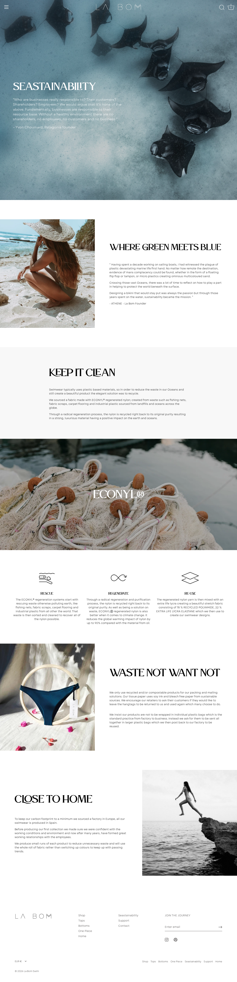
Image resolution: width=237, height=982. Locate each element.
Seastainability (128, 915)
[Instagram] (166, 939)
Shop (81, 915)
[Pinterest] (175, 939)
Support (123, 920)
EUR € (18, 961)
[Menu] (6, 7)
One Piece (85, 931)
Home (82, 936)
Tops (81, 920)
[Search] (222, 8)
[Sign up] (220, 927)
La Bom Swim (31, 971)
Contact (123, 926)
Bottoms (84, 926)
